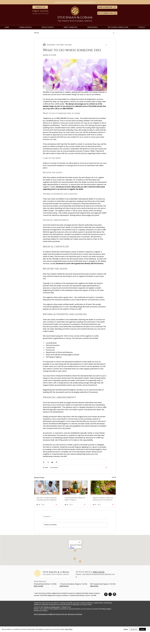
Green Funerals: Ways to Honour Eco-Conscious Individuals (103, 499)
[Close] (148, 629)
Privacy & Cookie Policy (52, 607)
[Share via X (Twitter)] (48, 462)
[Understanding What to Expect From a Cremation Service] (75, 488)
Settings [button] (126, 629)
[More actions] (106, 45)
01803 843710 (64, 586)
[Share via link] (56, 462)
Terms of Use (38, 607)
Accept (142, 629)
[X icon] (110, 594)
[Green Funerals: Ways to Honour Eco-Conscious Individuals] (103, 488)
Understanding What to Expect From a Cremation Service (75, 499)
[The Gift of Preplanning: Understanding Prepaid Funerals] (46, 488)
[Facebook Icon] (106, 594)
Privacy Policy (68, 629)
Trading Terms (66, 607)
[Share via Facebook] (44, 462)
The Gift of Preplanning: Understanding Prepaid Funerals (46, 499)
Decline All (134, 629)
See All (114, 477)
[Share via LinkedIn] (52, 462)
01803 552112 (94, 586)
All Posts (36, 33)
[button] (113, 33)
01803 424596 (98, 572)
